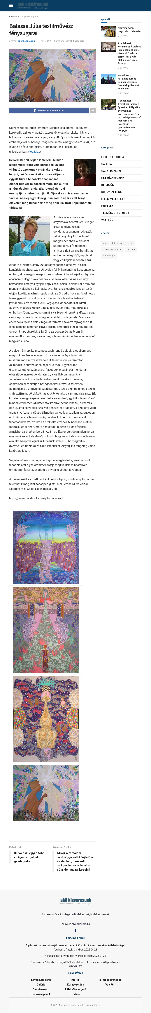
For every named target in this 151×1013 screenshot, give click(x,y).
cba (105, 243)
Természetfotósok (115, 212)
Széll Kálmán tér (112, 249)
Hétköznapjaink (112, 177)
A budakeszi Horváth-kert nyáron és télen (69, 955)
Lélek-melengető (113, 199)
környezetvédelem (122, 243)
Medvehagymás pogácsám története (129, 29)
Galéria (106, 164)
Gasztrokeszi (111, 171)
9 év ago (124, 36)
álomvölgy (109, 256)
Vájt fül (107, 219)
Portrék (107, 206)
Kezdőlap (14, 16)
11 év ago (124, 135)
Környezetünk (111, 192)
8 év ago (124, 68)
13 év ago (124, 93)
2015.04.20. (47, 41)
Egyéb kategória (30, 16)
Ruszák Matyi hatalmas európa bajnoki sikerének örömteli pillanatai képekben (128, 82)
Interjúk (107, 184)
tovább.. (34, 151)
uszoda (131, 249)
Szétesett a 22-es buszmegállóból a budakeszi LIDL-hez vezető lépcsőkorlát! (75, 962)
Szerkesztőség (26, 41)
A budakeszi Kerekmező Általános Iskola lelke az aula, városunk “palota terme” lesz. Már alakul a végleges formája (129, 53)
